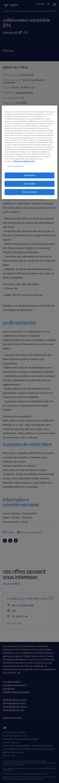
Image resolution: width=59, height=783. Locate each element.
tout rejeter (29, 184)
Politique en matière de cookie (24, 161)
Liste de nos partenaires (15, 166)
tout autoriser (29, 192)
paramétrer (29, 175)
